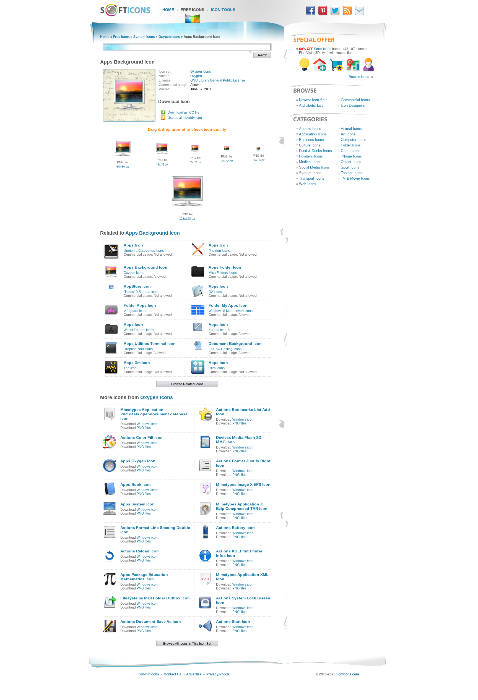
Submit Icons (149, 674)
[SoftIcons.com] (125, 15)
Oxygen (196, 76)
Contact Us (172, 674)
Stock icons (322, 49)
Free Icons (192, 9)
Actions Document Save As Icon (150, 621)
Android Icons (310, 129)
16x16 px (258, 160)
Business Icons (311, 140)
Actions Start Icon (233, 621)
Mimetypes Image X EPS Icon (243, 484)
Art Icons (348, 134)
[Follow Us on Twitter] (335, 14)
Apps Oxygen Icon (137, 461)
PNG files (144, 428)
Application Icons (313, 134)
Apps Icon (133, 245)
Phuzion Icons (219, 251)
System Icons (144, 37)
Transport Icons (311, 178)
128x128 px (187, 218)
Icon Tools (223, 9)
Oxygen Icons (169, 37)
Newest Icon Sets (313, 100)
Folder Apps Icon (140, 305)
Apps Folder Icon (225, 267)
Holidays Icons (311, 156)
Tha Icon (130, 368)
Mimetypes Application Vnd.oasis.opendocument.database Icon (154, 414)
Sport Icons (350, 167)
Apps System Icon (137, 504)
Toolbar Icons (351, 173)
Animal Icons (351, 129)
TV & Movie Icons (355, 178)
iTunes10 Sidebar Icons (141, 292)
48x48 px (162, 164)
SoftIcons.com (347, 674)
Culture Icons (309, 145)
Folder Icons (351, 145)
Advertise (194, 674)
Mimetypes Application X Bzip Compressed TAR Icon (241, 506)
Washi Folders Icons (139, 330)
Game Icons (350, 151)
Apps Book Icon (135, 484)
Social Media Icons (314, 167)
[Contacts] (359, 14)
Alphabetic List (311, 105)
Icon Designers (353, 105)
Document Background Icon (235, 343)
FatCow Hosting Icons (225, 349)
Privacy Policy (217, 674)
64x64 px (122, 166)
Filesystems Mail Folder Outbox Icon (155, 598)
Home (168, 9)
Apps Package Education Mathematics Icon (144, 576)
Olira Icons (217, 368)
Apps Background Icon (152, 233)
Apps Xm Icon (137, 362)
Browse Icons (359, 77)
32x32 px (195, 162)
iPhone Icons (351, 156)
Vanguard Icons (135, 311)
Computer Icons (353, 140)
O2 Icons (215, 292)
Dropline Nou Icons (138, 349)
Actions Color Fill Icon (141, 437)
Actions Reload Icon (139, 551)
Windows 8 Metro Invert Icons (231, 311)
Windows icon (147, 424)
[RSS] (347, 14)
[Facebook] (310, 14)
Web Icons (307, 184)
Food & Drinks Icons (315, 151)
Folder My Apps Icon (228, 305)
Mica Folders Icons (223, 273)
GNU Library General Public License (217, 80)
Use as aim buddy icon (185, 118)
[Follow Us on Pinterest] (322, 14)
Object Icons (351, 162)
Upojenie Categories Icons (144, 251)
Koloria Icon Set (220, 330)
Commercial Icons (355, 100)
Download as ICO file (183, 112)
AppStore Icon (137, 286)
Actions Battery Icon (235, 527)
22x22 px (226, 160)
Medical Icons (310, 162)
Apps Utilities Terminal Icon (150, 343)
